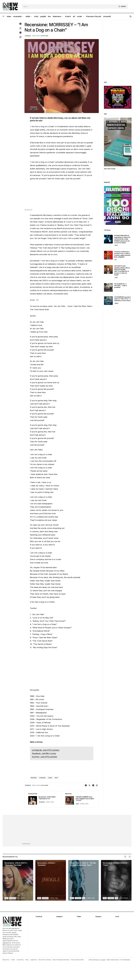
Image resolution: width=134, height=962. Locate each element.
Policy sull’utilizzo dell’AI (77, 960)
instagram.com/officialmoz (45, 750)
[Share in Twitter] (20, 28)
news (77, 803)
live (116, 259)
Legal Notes (33, 960)
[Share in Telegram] (20, 32)
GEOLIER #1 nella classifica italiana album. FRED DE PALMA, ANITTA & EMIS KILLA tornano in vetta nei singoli (122, 270)
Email (117, 916)
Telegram (98, 916)
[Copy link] (20, 37)
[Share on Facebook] (20, 24)
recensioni (28, 35)
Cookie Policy (20, 960)
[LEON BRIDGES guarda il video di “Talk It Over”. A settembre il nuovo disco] (108, 300)
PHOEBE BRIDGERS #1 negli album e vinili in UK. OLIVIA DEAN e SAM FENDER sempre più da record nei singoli (122, 239)
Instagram (59, 916)
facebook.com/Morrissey (44, 753)
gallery (116, 303)
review (50, 777)
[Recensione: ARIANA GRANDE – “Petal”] (116, 880)
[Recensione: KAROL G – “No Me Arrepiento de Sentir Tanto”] (83, 880)
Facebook (39, 916)
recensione (42, 777)
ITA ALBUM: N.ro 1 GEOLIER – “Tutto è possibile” (120, 285)
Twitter (79, 916)
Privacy (27, 960)
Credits (13, 960)
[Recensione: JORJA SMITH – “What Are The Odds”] (18, 880)
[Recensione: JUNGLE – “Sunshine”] (50, 880)
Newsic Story (6, 960)
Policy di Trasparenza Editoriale (60, 960)
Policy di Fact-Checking (44, 960)
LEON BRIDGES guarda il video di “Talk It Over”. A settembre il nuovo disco (122, 298)
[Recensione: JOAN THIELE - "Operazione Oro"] (43, 799)
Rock (56, 777)
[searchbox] (70, 6)
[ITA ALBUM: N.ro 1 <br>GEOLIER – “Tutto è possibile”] (108, 287)
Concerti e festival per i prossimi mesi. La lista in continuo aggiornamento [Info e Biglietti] (122, 254)
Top (84, 898)
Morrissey (33, 777)
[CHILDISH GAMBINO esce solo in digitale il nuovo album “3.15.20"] (80, 799)
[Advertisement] (61, 196)
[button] (3, 16)
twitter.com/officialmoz (44, 757)
